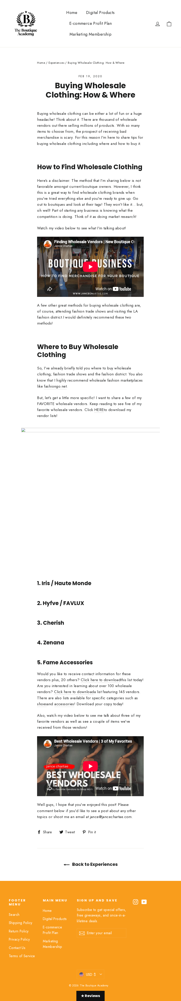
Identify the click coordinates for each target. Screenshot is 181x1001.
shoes (42, 704)
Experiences (56, 63)
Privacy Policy (19, 939)
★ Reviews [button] (90, 995)
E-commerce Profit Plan (90, 23)
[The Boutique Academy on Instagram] (135, 902)
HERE (99, 409)
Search (14, 914)
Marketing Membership (91, 34)
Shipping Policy (20, 922)
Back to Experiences (94, 864)
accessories (64, 704)
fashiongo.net (55, 386)
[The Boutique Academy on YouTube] (144, 902)
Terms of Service (22, 956)
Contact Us (17, 947)
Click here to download (101, 679)
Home (71, 12)
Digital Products (100, 12)
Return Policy (19, 931)
